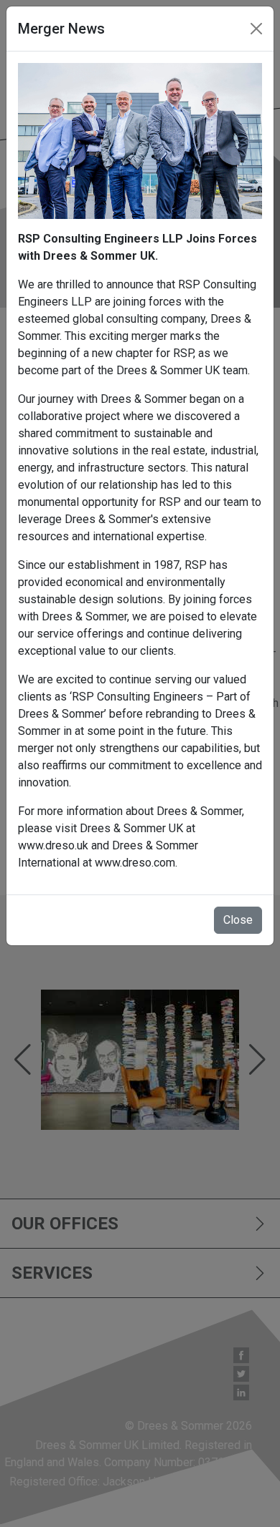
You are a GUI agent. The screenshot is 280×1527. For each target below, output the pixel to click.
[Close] (256, 28)
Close (238, 920)
